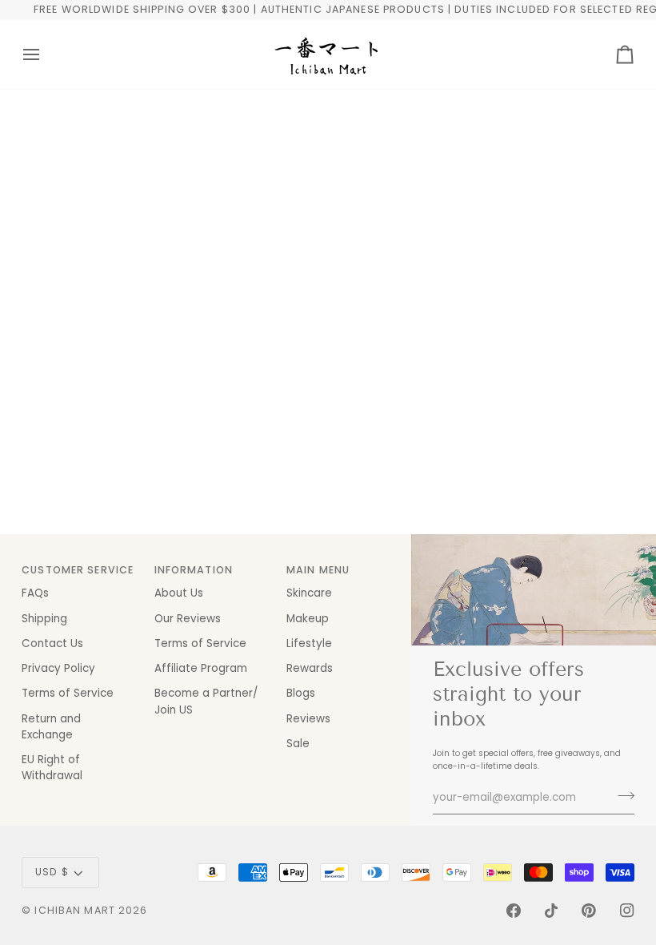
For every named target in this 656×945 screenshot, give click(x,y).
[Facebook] (513, 910)
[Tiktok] (551, 910)
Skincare (309, 593)
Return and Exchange (51, 726)
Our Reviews (187, 618)
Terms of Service (68, 693)
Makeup (307, 618)
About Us (178, 593)
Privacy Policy (58, 668)
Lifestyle (309, 643)
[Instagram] (627, 910)
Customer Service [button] (78, 570)
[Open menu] (46, 54)
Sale (298, 743)
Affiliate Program (200, 668)
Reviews (308, 718)
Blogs (300, 693)
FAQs (35, 593)
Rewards (309, 668)
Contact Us (52, 643)
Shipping (44, 618)
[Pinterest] (589, 910)
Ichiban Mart (74, 910)
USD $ (52, 872)
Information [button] (193, 570)
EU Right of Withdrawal (52, 767)
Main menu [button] (318, 570)
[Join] (621, 796)
